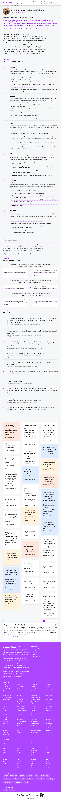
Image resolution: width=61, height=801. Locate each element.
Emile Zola (19, 693)
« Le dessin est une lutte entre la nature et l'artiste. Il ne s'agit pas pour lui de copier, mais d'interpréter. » (33, 170)
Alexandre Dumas (50, 684)
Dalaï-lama (48, 730)
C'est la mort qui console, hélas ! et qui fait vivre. (10, 460)
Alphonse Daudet (7, 686)
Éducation (5, 765)
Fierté (4, 23)
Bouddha (5, 730)
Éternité (44, 22)
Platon (4, 726)
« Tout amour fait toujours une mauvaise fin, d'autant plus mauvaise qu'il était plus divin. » (30, 133)
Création (51, 20)
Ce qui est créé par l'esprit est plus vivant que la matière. (29, 531)
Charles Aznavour (50, 688)
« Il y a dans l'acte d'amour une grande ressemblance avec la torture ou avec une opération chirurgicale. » (33, 136)
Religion (36, 27)
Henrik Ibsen (49, 704)
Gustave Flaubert (35, 702)
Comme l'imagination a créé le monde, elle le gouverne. (49, 567)
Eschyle (33, 693)
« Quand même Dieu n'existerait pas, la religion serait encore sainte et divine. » (28, 230)
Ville (44, 28)
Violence (5, 759)
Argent (18, 20)
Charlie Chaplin (6, 691)
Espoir (39, 22)
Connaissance (37, 20)
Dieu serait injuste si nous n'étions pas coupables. (29, 596)
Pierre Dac (5, 723)
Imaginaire (30, 23)
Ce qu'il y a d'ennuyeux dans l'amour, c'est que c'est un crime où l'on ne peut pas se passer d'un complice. (11, 517)
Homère (4, 706)
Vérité (37, 28)
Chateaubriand (6, 699)
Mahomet (48, 712)
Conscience (45, 20)
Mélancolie (11, 25)
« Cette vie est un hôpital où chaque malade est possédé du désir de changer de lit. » (29, 193)
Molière (4, 710)
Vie (41, 28)
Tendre (26, 782)
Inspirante (7, 779)
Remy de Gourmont (7, 728)
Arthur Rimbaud (49, 686)
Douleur (25, 22)
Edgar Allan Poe (49, 691)
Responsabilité (49, 765)
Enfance (34, 22)
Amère (6, 776)
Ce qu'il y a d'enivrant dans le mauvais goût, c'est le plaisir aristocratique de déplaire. (29, 514)
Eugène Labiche (49, 693)
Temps (23, 28)
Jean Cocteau (49, 708)
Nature (31, 25)
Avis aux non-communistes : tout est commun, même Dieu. (11, 445)
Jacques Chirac (49, 706)
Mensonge (33, 765)
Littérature (54, 23)
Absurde (5, 20)
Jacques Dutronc (6, 708)
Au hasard (45, 2)
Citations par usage (8, 787)
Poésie (16, 27)
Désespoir (10, 22)
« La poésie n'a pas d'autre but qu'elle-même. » (21, 172)
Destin (20, 22)
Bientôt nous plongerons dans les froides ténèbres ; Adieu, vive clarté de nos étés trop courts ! (30, 455)
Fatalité (49, 22)
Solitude (5, 28)
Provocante (18, 782)
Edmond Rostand (7, 693)
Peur (54, 25)
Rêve (41, 27)
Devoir (4, 768)
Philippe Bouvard (35, 721)
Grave (36, 776)
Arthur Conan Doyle (7, 688)
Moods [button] (36, 2)
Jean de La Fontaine (21, 708)
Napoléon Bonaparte (36, 717)
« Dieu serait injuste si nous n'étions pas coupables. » (22, 232)
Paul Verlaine (34, 719)
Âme (10, 20)
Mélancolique (40, 779)
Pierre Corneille (20, 723)
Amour (13, 20)
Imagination (37, 23)
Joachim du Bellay (35, 710)
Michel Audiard (34, 715)
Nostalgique (50, 779)
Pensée (47, 755)
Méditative (30, 779)
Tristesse (33, 28)
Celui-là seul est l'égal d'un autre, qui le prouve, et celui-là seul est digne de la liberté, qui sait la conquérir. (30, 548)
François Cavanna (35, 697)
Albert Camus (20, 684)
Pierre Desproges (35, 723)
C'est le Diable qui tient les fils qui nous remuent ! (49, 464)
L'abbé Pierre (34, 704)
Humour (19, 23)
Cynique (21, 776)
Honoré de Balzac (21, 706)
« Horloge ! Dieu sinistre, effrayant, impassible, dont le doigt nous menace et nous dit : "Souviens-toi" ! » (33, 84)
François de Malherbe (8, 697)
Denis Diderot (34, 691)
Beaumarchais (49, 723)
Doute (29, 22)
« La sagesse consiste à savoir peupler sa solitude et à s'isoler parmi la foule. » (27, 190)
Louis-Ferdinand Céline (36, 712)
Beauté (25, 20)
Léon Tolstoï (20, 712)
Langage (44, 23)
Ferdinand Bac (34, 695)
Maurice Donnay (21, 715)
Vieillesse (19, 768)
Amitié (47, 768)
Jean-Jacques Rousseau (22, 710)
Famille (33, 768)
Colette (18, 730)
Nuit (35, 25)
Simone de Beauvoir (36, 730)
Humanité (13, 23)
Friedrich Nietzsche (35, 699)
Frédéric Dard (20, 699)
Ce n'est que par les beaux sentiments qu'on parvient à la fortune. (11, 500)
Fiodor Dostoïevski (50, 695)
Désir (16, 22)
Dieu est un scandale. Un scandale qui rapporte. (29, 582)
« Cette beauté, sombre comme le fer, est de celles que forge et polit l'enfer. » (28, 118)
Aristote (33, 686)
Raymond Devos (49, 726)
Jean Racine (34, 708)
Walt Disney (20, 732)
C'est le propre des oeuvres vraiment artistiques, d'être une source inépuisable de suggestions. (30, 473)
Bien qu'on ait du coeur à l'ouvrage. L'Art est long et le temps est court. (49, 449)
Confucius (19, 726)
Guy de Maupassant (50, 702)
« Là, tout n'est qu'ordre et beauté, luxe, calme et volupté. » (25, 353)
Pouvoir (26, 27)
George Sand (20, 688)
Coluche (47, 715)
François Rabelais (21, 697)
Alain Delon (5, 684)
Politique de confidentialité (36, 655)
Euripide (19, 695)
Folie (8, 23)
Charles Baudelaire (35, 688)
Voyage (48, 28)
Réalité (31, 27)
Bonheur (31, 20)
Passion (40, 25)
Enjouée (29, 776)
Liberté (49, 23)
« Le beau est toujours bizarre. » (18, 112)
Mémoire (17, 25)
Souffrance (11, 28)
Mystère (26, 25)
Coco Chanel (20, 691)
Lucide (23, 779)
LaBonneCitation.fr (7, 5)
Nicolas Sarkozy (49, 717)
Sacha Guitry (34, 728)
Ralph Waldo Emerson (36, 726)
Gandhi (18, 717)
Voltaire (47, 697)
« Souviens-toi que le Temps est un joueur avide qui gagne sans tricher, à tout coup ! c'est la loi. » (31, 81)
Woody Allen (6, 734)
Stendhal (19, 704)
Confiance (19, 761)
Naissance (12, 790)
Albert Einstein (34, 684)
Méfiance (19, 755)
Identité (24, 23)
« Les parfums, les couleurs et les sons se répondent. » (24, 400)
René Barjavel (20, 728)
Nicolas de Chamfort (7, 719)
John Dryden (48, 710)
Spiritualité (17, 28)
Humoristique (45, 776)
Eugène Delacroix (7, 695)
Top (41, 3)
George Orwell (49, 699)
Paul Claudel (48, 719)
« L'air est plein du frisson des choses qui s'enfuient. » (22, 87)
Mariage (5, 790)
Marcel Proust (6, 715)
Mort (22, 25)
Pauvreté (45, 25)
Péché (50, 25)
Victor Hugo (5, 732)
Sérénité (51, 27)
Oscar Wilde (20, 719)
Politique (21, 27)
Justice (47, 746)
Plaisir (11, 27)
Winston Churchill (50, 732)
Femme (54, 22)
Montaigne (5, 717)
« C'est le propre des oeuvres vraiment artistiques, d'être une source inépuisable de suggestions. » (31, 175)
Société (55, 27)
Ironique (15, 779)
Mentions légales (37, 649)
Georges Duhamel (21, 702)
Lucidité (5, 25)
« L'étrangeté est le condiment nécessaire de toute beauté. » (24, 115)
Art (22, 20)
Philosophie (6, 27)
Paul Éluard (5, 721)
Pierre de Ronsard (50, 721)
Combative (13, 776)
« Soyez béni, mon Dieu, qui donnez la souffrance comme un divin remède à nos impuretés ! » (31, 223)
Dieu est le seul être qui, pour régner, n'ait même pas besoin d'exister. (49, 582)
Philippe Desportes (21, 721)
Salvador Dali (49, 728)
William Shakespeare (36, 732)
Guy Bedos (5, 704)
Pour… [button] (29, 2)
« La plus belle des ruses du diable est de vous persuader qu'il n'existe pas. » (27, 220)
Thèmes (22, 3)
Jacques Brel (34, 706)
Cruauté (5, 22)
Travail (27, 28)
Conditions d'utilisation (36, 651)
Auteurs (17, 3)
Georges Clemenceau (8, 702)
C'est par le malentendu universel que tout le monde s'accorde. (49, 479)
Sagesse (45, 27)
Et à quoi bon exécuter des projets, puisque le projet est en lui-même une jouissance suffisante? (11, 599)
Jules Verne (5, 712)
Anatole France (20, 686)
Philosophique (8, 782)
